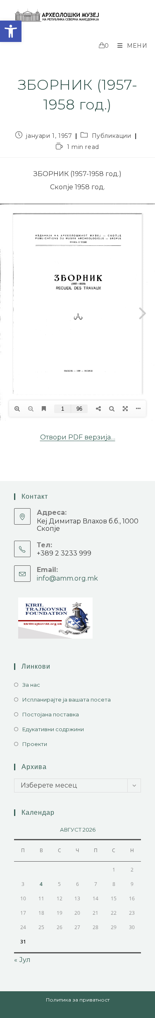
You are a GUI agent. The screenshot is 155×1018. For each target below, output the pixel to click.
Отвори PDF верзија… (77, 437)
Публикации (111, 135)
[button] (10, 31)
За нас (31, 684)
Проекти (34, 744)
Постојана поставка (50, 714)
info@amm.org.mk (67, 578)
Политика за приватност (78, 1000)
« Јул (22, 960)
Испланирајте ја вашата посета (66, 699)
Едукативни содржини (53, 729)
